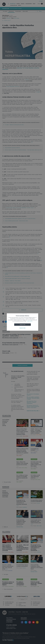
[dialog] (22, 322)
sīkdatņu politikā (29, 321)
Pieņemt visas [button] (22, 324)
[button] (22, 328)
